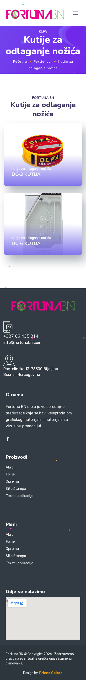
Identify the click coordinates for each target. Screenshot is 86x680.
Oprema (12, 481)
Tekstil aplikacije (19, 495)
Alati (10, 467)
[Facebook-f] (8, 439)
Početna (20, 61)
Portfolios (42, 61)
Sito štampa (16, 488)
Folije (10, 474)
